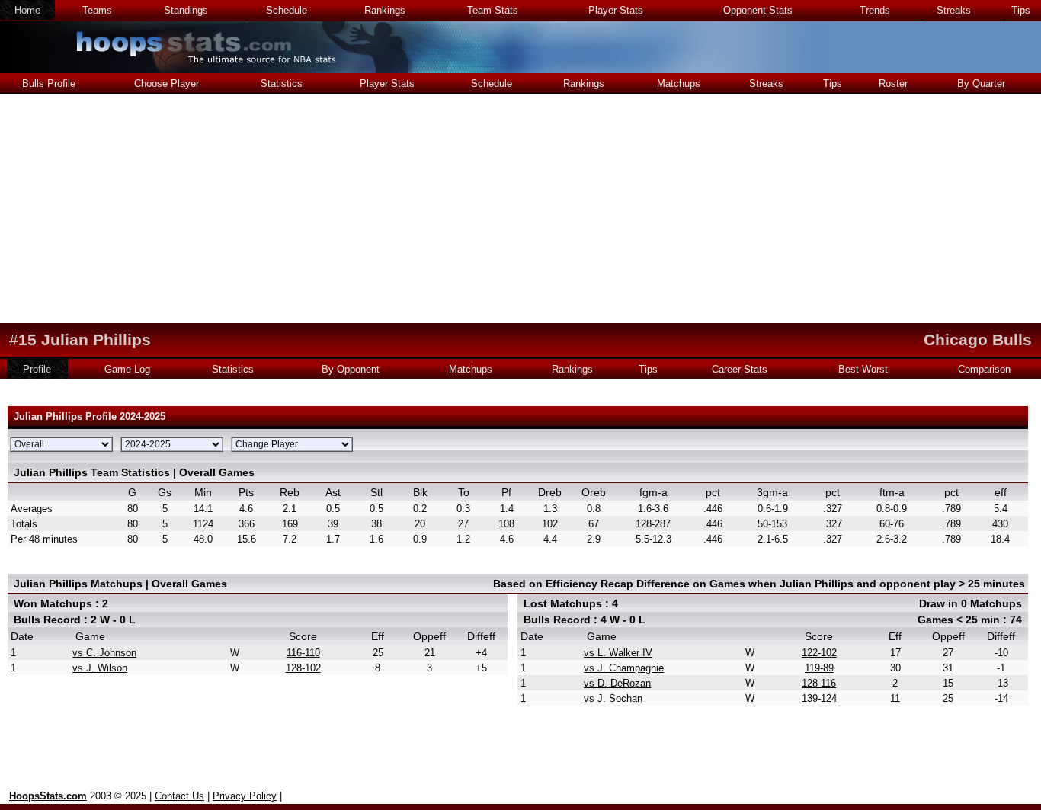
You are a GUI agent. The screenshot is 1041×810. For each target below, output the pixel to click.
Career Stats (739, 369)
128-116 (819, 683)
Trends (875, 10)
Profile (37, 369)
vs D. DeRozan (617, 683)
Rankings (384, 10)
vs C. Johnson (104, 652)
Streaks (954, 10)
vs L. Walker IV (618, 652)
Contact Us (179, 796)
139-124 (819, 698)
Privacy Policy (245, 796)
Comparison (984, 369)
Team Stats (492, 10)
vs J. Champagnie (624, 668)
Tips (1020, 10)
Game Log (127, 369)
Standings (186, 10)
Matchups (678, 83)
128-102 (303, 668)
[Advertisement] (520, 208)
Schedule (286, 10)
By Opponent (351, 369)
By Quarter (981, 83)
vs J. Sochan (613, 698)
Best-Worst (863, 369)
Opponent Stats (758, 10)
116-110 (303, 652)
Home (27, 10)
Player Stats (615, 10)
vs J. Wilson (99, 668)
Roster (893, 83)
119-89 (819, 668)
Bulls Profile (48, 83)
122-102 (819, 652)
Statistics (282, 83)
